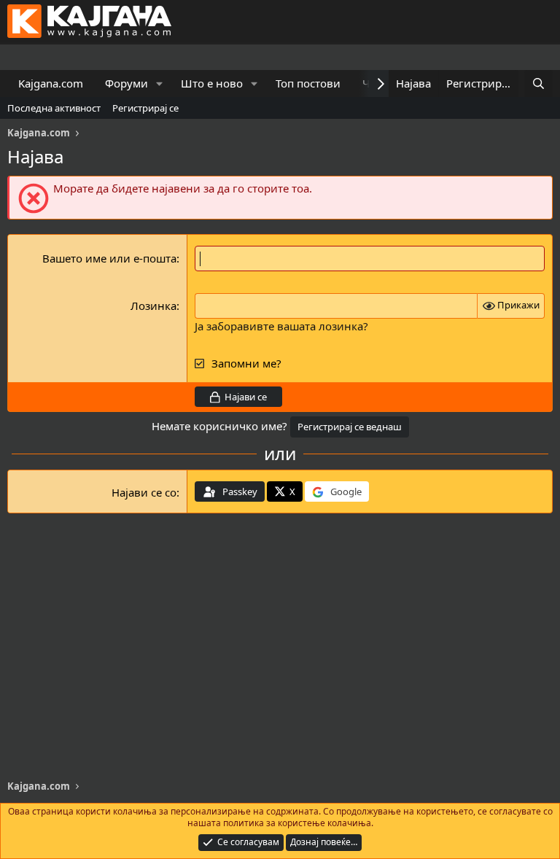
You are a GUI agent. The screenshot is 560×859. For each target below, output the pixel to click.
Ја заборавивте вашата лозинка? (281, 326)
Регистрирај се (145, 107)
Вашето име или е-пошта (109, 258)
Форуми (126, 83)
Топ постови (308, 83)
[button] (159, 83)
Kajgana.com (50, 83)
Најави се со (144, 492)
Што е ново (212, 83)
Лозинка (153, 305)
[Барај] (538, 83)
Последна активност (54, 107)
